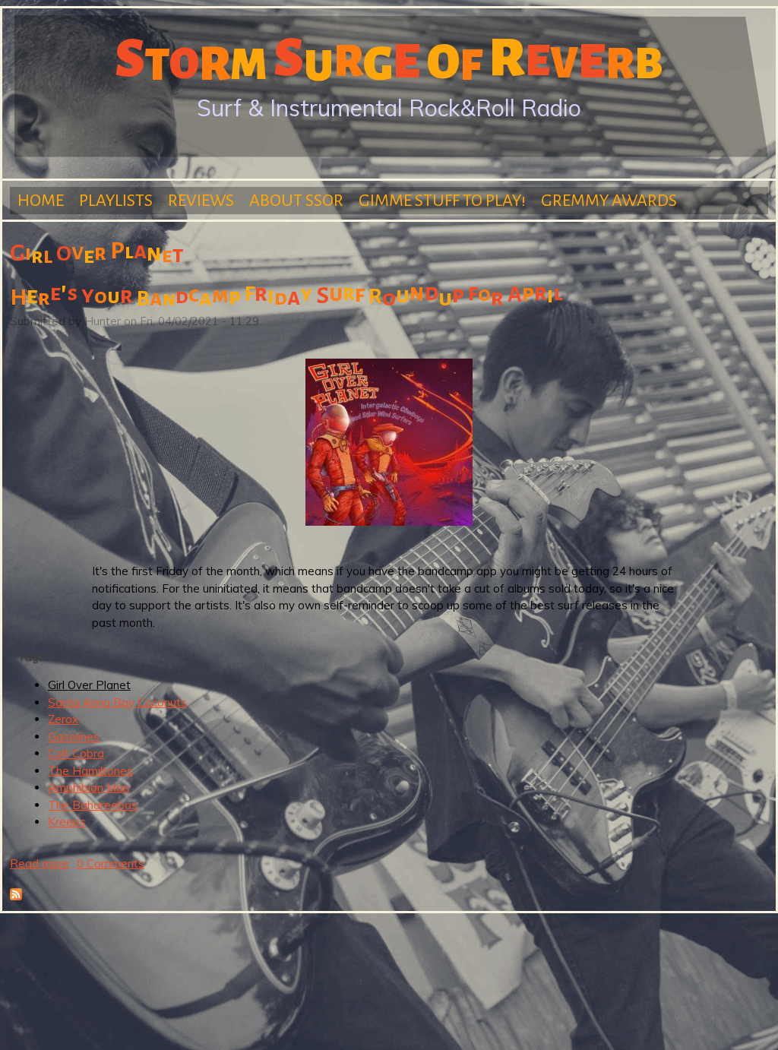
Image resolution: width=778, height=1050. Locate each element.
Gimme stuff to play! (442, 200)
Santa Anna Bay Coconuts (117, 702)
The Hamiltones (90, 771)
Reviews (201, 200)
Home (40, 200)
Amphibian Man (88, 787)
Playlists (116, 200)
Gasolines (74, 736)
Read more (39, 863)
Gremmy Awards (609, 200)
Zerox (63, 719)
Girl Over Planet (89, 685)
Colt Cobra (76, 753)
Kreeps (67, 821)
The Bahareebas (93, 805)
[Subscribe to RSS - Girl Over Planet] (16, 896)
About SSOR (296, 200)
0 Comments (110, 863)
